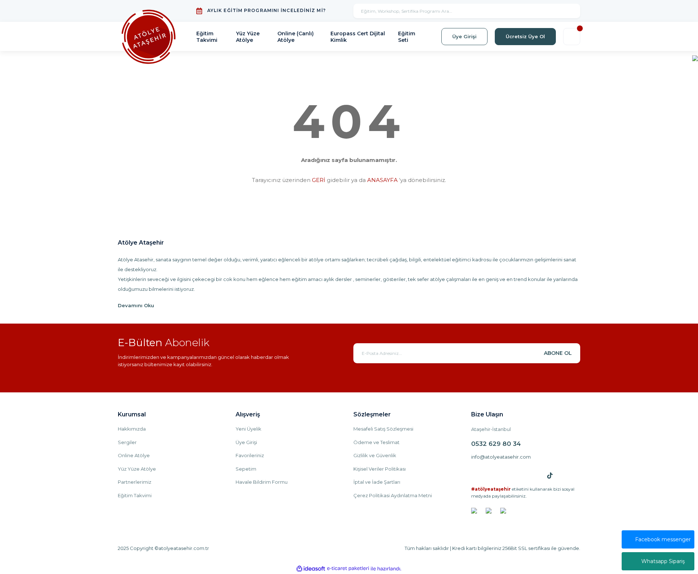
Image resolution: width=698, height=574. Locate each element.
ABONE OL (558, 353)
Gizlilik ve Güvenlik (374, 455)
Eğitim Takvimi (135, 495)
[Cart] (571, 36)
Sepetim (246, 469)
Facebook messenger (663, 539)
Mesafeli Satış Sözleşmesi (383, 429)
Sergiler (127, 442)
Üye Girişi (464, 36)
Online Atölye (134, 455)
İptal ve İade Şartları (376, 482)
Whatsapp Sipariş (663, 561)
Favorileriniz (250, 455)
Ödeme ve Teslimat (376, 442)
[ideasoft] (310, 568)
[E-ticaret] (348, 568)
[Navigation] (695, 57)
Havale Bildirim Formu (262, 482)
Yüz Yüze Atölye (137, 469)
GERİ (318, 180)
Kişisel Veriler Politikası (379, 469)
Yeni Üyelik (248, 429)
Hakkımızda (132, 429)
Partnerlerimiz (134, 482)
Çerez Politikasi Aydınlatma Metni (392, 495)
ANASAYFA (382, 180)
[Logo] (148, 36)
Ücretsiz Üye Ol (525, 36)
